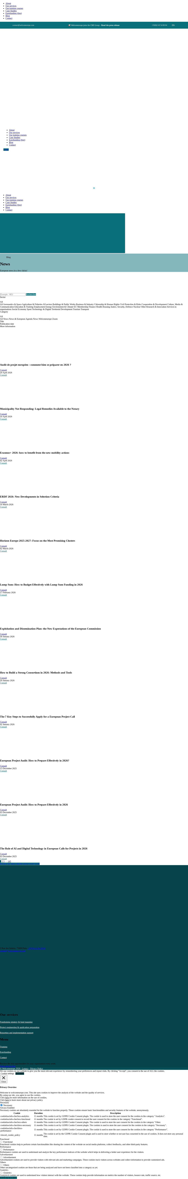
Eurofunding (5, 1052)
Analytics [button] (4, 1170)
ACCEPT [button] (19, 1073)
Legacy (25, 1068)
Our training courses (14, 8)
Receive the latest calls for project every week (20, 864)
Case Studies (11, 11)
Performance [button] (5, 1147)
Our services (11, 6)
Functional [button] (4, 1139)
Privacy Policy (36, 1068)
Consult (3, 370)
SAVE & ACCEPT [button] (8, 1178)
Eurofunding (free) (14, 13)
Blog (8, 16)
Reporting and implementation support (16, 1033)
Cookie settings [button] (7, 1073)
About (8, 3)
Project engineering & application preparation (19, 1027)
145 (9, 861)
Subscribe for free (7, 1066)
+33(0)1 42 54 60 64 (36, 948)
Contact (3, 1057)
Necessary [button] (4, 1102)
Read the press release (110, 25)
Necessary (7, 1105)
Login (6, 149)
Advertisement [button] (6, 1154)
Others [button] (3, 1162)
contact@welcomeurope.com (12, 951)
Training (3, 1047)
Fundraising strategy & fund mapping (16, 1022)
